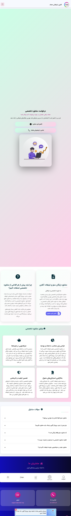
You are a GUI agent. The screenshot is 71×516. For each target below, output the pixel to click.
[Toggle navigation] (2, 4)
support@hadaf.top (18, 503)
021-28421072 (53, 503)
